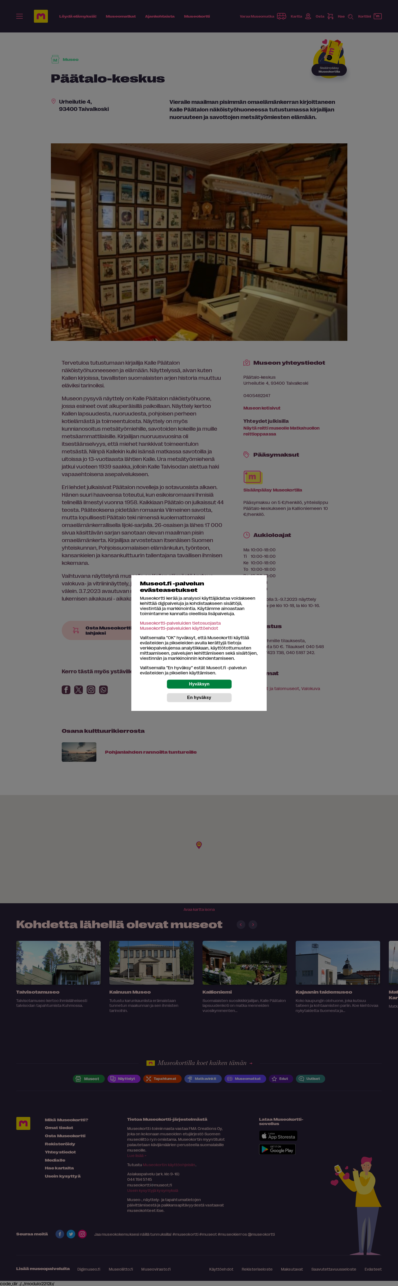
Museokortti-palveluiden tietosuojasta (180, 622)
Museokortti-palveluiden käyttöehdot (179, 628)
